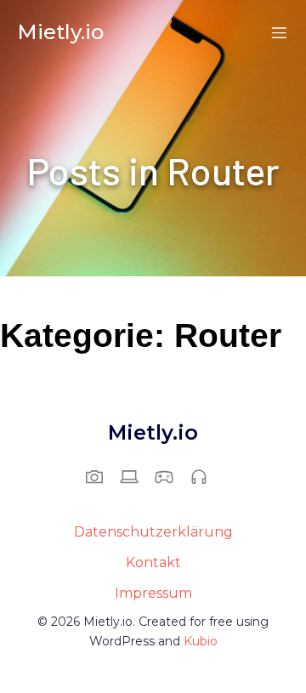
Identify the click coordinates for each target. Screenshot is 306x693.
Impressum (153, 593)
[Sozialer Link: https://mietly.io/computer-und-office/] (135, 476)
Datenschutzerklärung (153, 532)
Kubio (201, 641)
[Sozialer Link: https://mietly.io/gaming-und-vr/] (170, 476)
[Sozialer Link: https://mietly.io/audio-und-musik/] (205, 476)
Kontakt (153, 562)
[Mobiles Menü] (279, 32)
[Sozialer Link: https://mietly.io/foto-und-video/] (100, 476)
